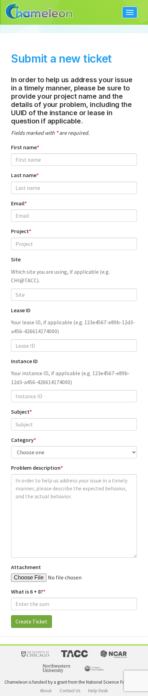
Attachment (26, 567)
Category (22, 439)
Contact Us (70, 691)
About (46, 691)
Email (17, 203)
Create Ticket (31, 621)
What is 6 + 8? (27, 591)
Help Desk (98, 691)
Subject (20, 411)
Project (20, 231)
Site (16, 259)
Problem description (36, 467)
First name (24, 147)
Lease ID (21, 310)
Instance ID (24, 361)
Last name (23, 175)
